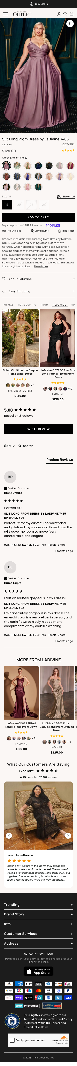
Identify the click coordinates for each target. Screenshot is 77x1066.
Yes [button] (43, 544)
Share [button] (61, 544)
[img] (68, 150)
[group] (38, 410)
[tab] (59, 461)
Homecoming (27, 304)
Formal (8, 304)
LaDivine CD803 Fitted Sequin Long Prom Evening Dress (57, 727)
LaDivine (7, 144)
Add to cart (38, 217)
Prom (44, 304)
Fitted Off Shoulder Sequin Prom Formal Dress (20, 372)
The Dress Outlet (20, 390)
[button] (9, 836)
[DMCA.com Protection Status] (27, 1005)
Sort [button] (7, 446)
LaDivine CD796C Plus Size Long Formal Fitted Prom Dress (58, 374)
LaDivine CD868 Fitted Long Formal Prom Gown (21, 725)
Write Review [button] (38, 429)
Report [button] (52, 544)
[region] (38, 835)
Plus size (59, 304)
